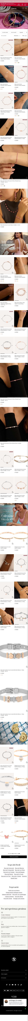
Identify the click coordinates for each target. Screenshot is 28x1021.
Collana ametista (9, 896)
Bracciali (8, 12)
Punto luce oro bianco (14, 890)
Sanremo (24, 876)
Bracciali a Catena (16, 876)
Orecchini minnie (8, 898)
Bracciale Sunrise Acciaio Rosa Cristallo (6, 470)
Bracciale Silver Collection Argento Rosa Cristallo (6, 303)
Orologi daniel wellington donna (14, 892)
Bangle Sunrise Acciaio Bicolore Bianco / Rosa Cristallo (20, 766)
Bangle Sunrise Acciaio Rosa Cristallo (6, 547)
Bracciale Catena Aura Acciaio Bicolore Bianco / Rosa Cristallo (12, 671)
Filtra (23, 35)
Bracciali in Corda (18, 874)
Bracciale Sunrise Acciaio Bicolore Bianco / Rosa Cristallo (6, 138)
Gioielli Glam (14, 878)
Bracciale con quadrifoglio (19, 894)
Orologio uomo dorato (18, 898)
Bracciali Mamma (19, 868)
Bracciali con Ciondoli (9, 872)
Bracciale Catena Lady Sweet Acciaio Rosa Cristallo (20, 303)
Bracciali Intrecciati (9, 868)
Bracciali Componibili (8, 870)
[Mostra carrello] (26, 8)
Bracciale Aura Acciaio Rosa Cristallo (10, 224)
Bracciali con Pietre (20, 870)
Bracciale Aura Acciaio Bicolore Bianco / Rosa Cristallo (6, 356)
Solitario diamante (6, 894)
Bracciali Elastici (9, 874)
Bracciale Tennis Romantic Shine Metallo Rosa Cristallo (20, 58)
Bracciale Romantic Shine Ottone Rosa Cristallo (6, 58)
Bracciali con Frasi (6, 876)
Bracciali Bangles (20, 872)
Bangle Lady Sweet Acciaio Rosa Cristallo (5, 846)
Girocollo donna (19, 896)
